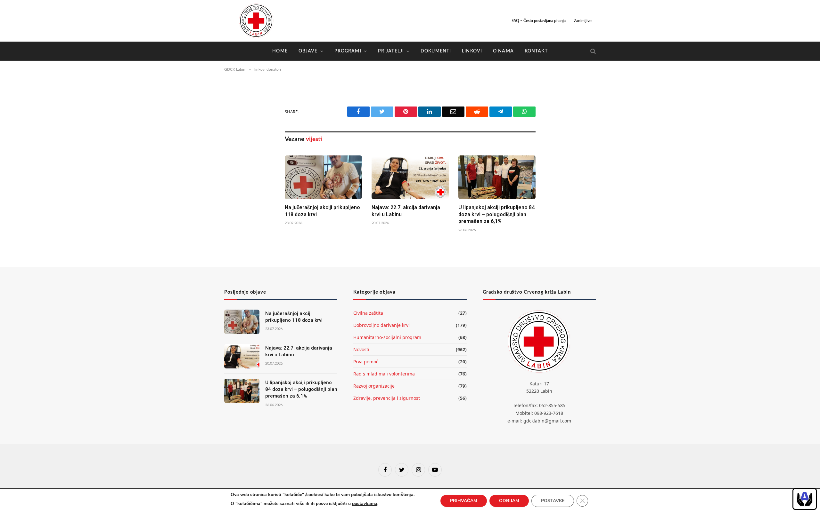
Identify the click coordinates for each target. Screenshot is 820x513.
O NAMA (503, 51)
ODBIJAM (509, 501)
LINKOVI (472, 51)
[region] (804, 499)
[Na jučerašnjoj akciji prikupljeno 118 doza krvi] (323, 177)
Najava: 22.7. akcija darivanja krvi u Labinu (406, 210)
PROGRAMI (347, 51)
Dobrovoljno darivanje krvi (381, 325)
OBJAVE (308, 51)
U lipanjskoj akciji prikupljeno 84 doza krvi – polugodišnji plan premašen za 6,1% (496, 214)
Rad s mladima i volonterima (384, 374)
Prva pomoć (365, 362)
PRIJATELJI (391, 51)
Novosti (361, 349)
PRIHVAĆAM (463, 501)
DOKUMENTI (436, 51)
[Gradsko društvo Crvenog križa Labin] (256, 21)
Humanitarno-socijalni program (387, 337)
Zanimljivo (583, 21)
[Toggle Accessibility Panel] (805, 499)
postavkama (364, 504)
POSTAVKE (552, 501)
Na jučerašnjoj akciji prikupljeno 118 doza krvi (322, 210)
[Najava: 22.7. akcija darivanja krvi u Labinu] (410, 177)
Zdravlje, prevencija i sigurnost (386, 398)
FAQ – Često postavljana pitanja (539, 21)
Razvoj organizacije (374, 386)
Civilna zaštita (368, 313)
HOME (279, 51)
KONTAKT (536, 51)
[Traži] (592, 51)
